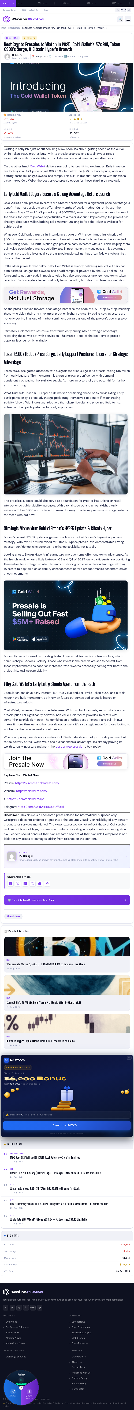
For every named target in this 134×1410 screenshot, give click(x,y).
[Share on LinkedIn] (25, 884)
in (26, 1307)
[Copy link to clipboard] (47, 884)
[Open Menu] (128, 19)
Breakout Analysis (81, 1332)
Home (3, 28)
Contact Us (78, 1388)
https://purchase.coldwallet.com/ (37, 783)
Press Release (14, 28)
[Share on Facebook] (10, 884)
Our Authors (78, 1367)
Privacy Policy (79, 1383)
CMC (33, 1307)
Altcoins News (13, 1337)
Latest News (78, 1321)
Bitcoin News (13, 1332)
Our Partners (79, 1356)
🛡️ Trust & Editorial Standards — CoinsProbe (67, 900)
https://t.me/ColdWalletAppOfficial (41, 807)
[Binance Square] (129, 10)
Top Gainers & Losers (17, 1327)
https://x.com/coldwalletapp (25, 799)
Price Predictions (81, 1327)
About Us (77, 1362)
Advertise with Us (81, 1372)
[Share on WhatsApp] (32, 884)
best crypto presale (69, 746)
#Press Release (13, 916)
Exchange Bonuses (16, 1356)
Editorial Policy (79, 1378)
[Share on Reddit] (40, 884)
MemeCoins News (15, 1343)
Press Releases (80, 1343)
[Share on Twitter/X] (18, 884)
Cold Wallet (37, 166)
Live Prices (11, 1321)
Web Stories (78, 1337)
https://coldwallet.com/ (31, 791)
